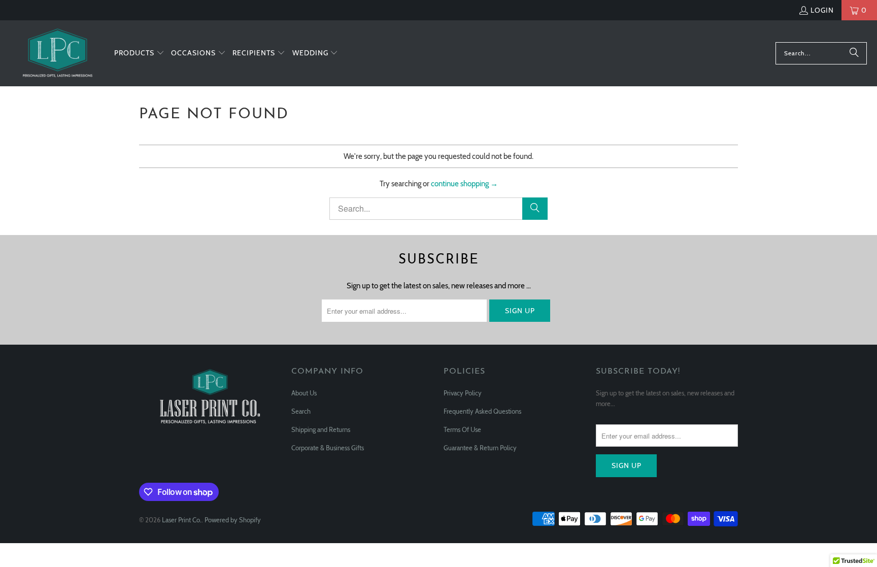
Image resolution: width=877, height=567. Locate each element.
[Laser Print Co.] (57, 53)
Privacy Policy (463, 393)
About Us (304, 393)
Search (301, 411)
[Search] (854, 53)
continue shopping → (464, 183)
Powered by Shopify (233, 520)
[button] (139, 53)
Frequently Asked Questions (482, 411)
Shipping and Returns (320, 429)
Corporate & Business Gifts (327, 448)
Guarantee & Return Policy (480, 448)
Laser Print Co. (181, 520)
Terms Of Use (462, 429)
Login (822, 10)
